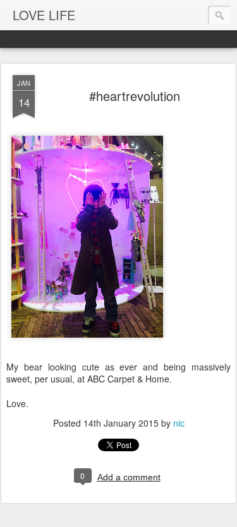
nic (179, 423)
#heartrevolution (134, 95)
